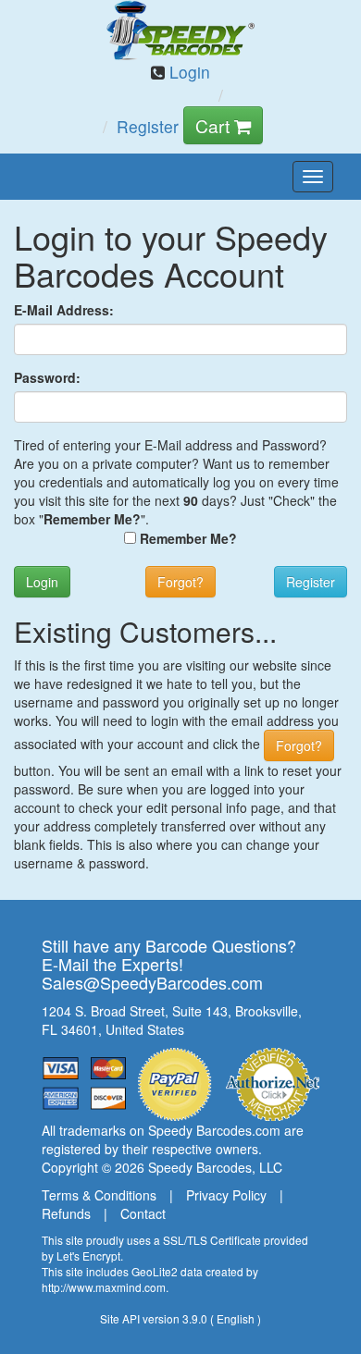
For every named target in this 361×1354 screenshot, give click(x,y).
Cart (214, 125)
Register (148, 126)
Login (187, 71)
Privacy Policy (226, 1195)
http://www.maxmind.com (104, 1287)
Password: (47, 377)
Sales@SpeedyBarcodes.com (152, 982)
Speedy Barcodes (200, 1167)
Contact (143, 1213)
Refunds (66, 1213)
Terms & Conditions (99, 1195)
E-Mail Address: (64, 310)
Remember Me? (188, 538)
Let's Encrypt (88, 1255)
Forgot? (180, 581)
